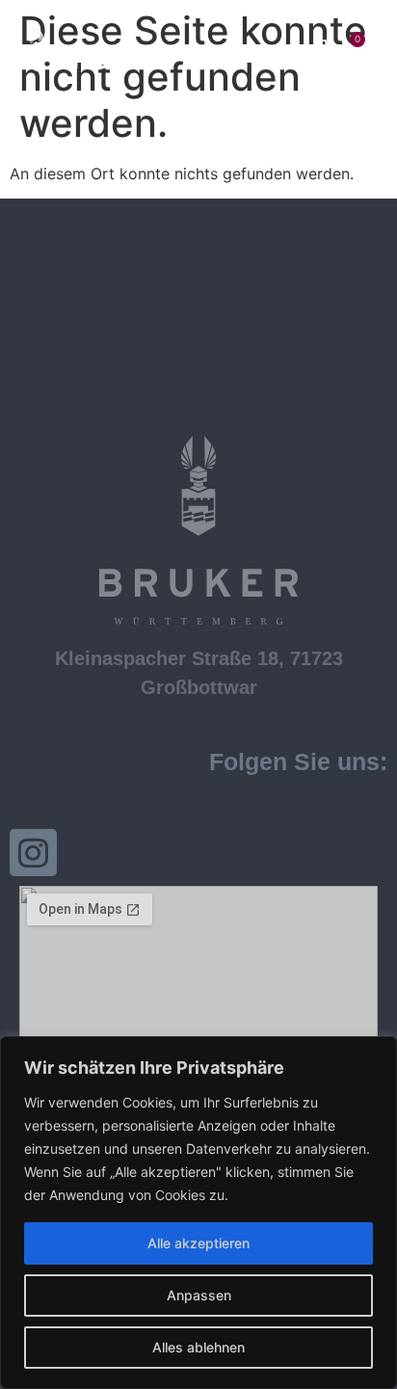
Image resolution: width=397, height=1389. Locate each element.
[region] (198, 1212)
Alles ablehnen (198, 1347)
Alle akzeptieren (198, 1243)
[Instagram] (33, 852)
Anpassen (199, 1295)
